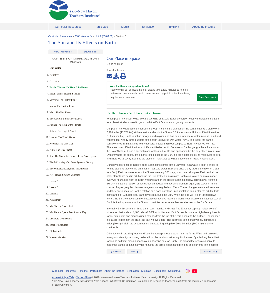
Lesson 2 (54, 187)
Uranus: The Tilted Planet (62, 137)
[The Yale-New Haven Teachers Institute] (105, 10)
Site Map (146, 271)
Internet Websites (58, 237)
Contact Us (174, 271)
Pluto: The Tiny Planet (61, 150)
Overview (54, 81)
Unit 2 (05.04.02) (104, 36)
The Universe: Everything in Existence (69, 168)
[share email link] (109, 76)
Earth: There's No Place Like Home (69, 87)
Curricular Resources (68, 26)
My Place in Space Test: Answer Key (68, 212)
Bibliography (56, 231)
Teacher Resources (59, 224)
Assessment (55, 200)
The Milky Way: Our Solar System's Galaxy (71, 162)
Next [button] (133, 252)
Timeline (174, 26)
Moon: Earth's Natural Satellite (65, 93)
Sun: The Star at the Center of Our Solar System (73, 156)
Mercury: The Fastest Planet (63, 100)
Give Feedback (207, 97)
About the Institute (203, 26)
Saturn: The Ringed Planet (63, 131)
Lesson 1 (54, 181)
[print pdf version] (123, 76)
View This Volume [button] (63, 51)
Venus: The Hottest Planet (62, 106)
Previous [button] (117, 252)
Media (125, 26)
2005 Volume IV (83, 36)
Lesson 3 (54, 193)
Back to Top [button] (210, 252)
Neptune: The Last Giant (62, 143)
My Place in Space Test (61, 206)
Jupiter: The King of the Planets (65, 125)
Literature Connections (61, 218)
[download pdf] (116, 76)
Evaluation (148, 26)
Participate (101, 26)
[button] (252, 287)
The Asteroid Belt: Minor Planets (66, 118)
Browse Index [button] (90, 51)
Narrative (54, 75)
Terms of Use (83, 277)
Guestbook (160, 271)
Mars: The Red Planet (60, 112)
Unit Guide (55, 68)
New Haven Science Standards (65, 175)
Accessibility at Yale (63, 277)
